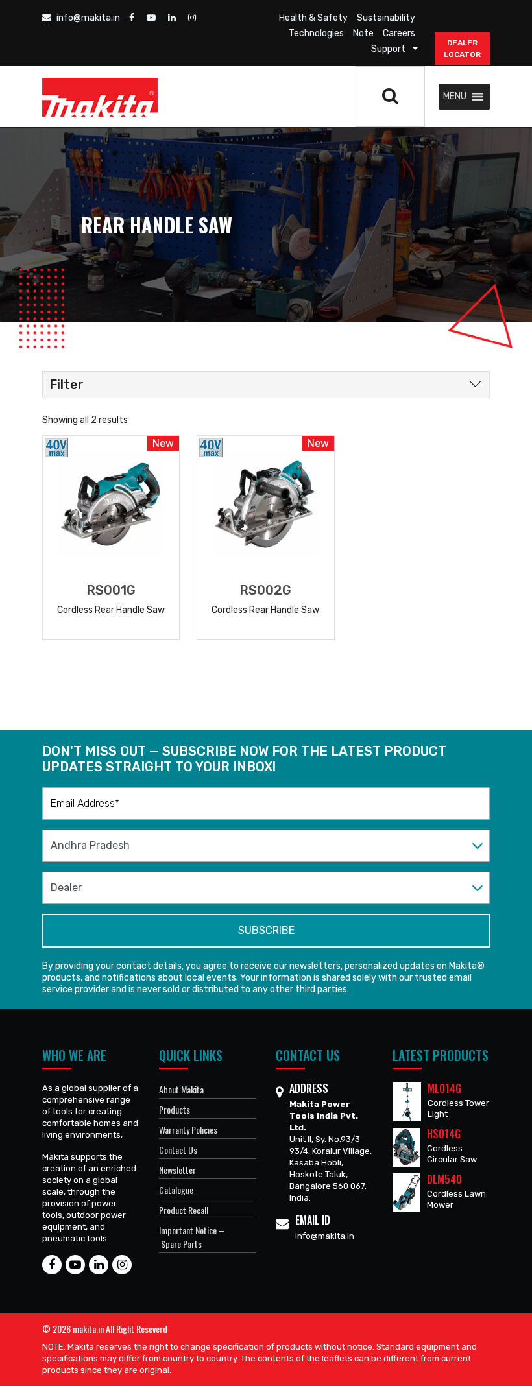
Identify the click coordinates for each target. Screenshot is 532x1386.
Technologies (316, 33)
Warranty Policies (188, 1129)
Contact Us (178, 1149)
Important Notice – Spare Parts (191, 1236)
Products (174, 1109)
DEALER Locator (462, 48)
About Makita (181, 1089)
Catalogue (176, 1190)
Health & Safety (313, 17)
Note (363, 33)
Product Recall (183, 1210)
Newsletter (177, 1170)
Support (388, 48)
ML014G (444, 1088)
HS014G (444, 1133)
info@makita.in (87, 17)
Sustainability (386, 17)
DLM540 (444, 1179)
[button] (454, 97)
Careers (399, 33)
